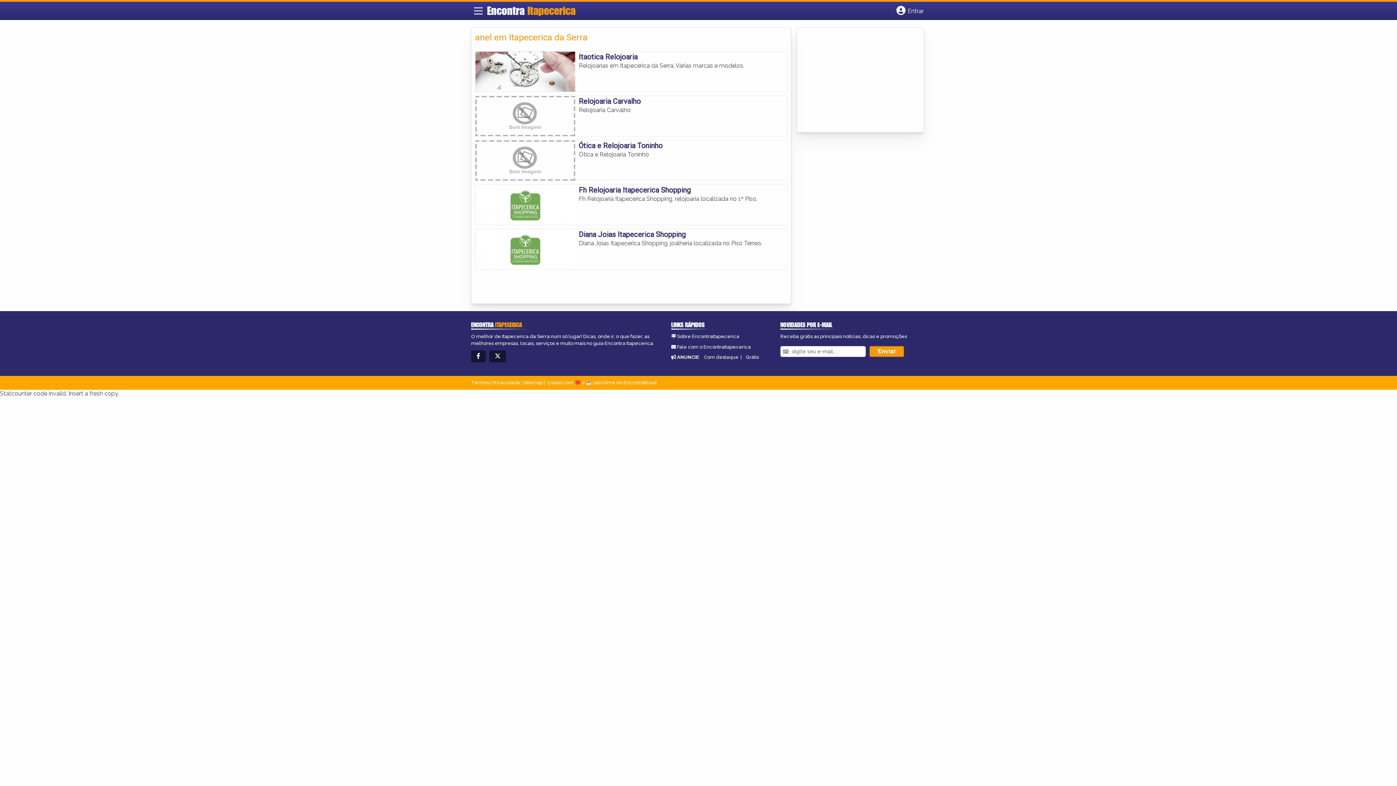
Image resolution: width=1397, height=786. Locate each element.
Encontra (531, 10)
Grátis (752, 357)
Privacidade (506, 382)
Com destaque (721, 357)
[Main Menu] (478, 11)
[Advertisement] (855, 80)
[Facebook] (478, 356)
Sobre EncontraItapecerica (708, 336)
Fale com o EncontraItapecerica (714, 347)
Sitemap (533, 382)
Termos (480, 382)
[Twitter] (497, 356)
